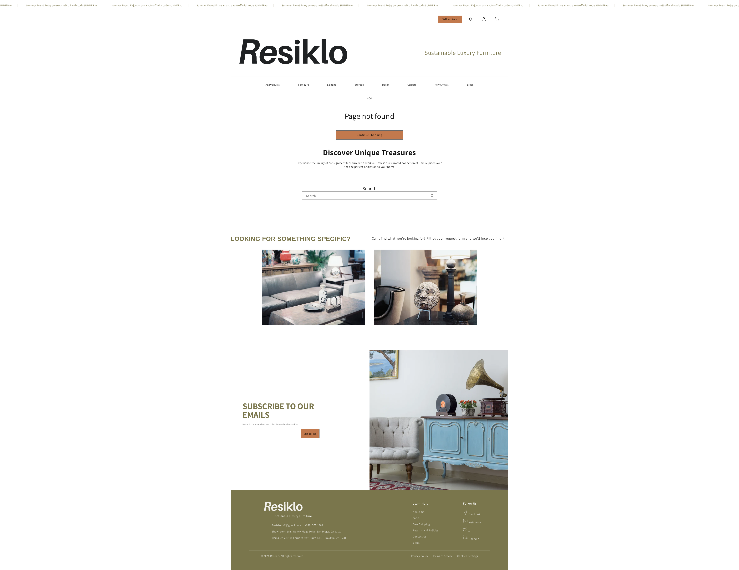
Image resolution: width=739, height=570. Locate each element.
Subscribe (310, 433)
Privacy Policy (419, 556)
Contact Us (419, 536)
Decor (385, 84)
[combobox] (369, 195)
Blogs (470, 84)
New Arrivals (442, 84)
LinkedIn (473, 539)
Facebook (474, 514)
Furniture (303, 84)
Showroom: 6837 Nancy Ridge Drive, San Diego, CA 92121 (307, 531)
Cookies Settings (467, 556)
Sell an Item (449, 19)
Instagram (474, 522)
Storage (359, 84)
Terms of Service (443, 556)
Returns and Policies (425, 530)
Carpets (411, 84)
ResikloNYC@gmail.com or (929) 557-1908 (297, 525)
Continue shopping (369, 135)
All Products (273, 84)
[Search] (432, 196)
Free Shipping (421, 524)
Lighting (331, 84)
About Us (418, 512)
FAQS (416, 518)
